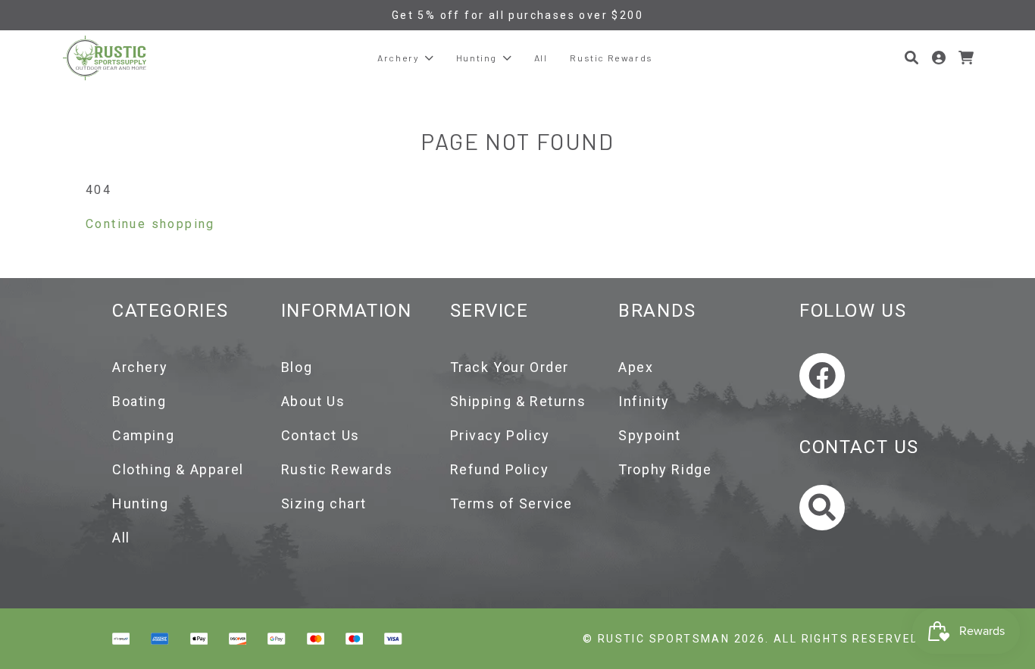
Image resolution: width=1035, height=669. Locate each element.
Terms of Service (512, 503)
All (121, 538)
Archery (139, 367)
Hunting (140, 503)
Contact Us (320, 435)
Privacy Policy (500, 435)
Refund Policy (499, 469)
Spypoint (649, 435)
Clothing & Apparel (178, 469)
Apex (635, 367)
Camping (143, 435)
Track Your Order (510, 367)
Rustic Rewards (336, 469)
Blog (296, 367)
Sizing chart (324, 503)
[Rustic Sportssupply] (104, 58)
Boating (139, 401)
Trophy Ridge (664, 469)
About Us (313, 401)
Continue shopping (150, 224)
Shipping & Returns (518, 401)
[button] (911, 57)
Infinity (644, 401)
